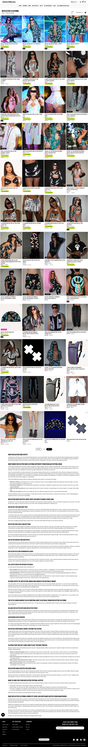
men (29, 5)
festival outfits (58, 706)
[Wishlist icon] (20, 17)
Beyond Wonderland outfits (62, 572)
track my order (5, 724)
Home (3, 13)
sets (41, 5)
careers (27, 729)
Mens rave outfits (32, 706)
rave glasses (52, 569)
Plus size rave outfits (33, 671)
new (20, 5)
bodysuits (35, 5)
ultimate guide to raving (17, 727)
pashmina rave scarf (13, 621)
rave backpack (77, 623)
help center (4, 727)
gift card (28, 727)
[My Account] (80, 2)
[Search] (72, 2)
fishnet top (17, 520)
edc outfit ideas (15, 729)
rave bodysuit (23, 546)
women (25, 5)
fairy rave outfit (34, 576)
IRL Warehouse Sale (63, 5)
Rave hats (42, 621)
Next (49, 449)
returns (3, 731)
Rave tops (37, 511)
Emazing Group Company (75, 745)
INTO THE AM (83, 745)
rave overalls (18, 706)
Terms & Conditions (24, 745)
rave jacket (38, 572)
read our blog (15, 724)
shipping (4, 734)
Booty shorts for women (30, 532)
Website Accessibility (14, 745)
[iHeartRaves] (9, 2)
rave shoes (17, 623)
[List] (85, 12)
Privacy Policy (4, 745)
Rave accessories (12, 619)
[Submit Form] (82, 728)
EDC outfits (20, 571)
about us (28, 724)
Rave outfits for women (69, 704)
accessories (48, 5)
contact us (4, 729)
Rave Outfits (49, 696)
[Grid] (84, 12)
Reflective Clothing (10, 13)
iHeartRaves (57, 745)
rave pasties (24, 706)
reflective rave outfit (38, 475)
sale (54, 5)
